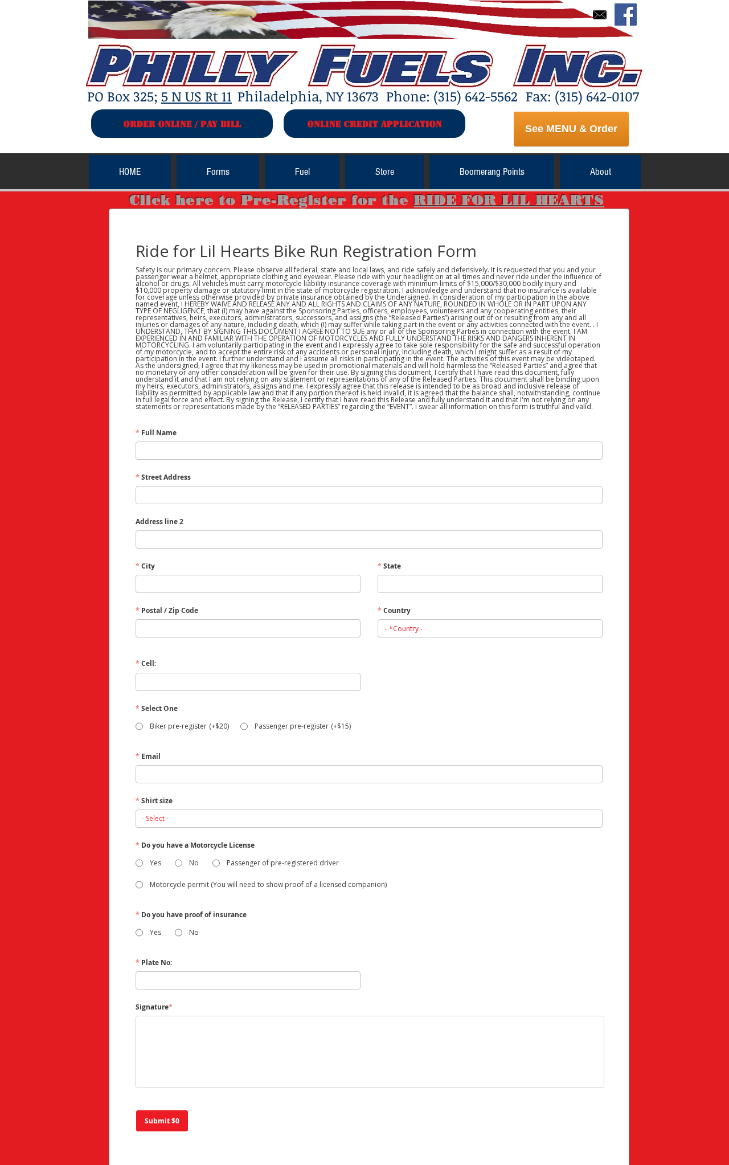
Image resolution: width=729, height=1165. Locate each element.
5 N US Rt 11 (196, 96)
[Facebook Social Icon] (626, 14)
